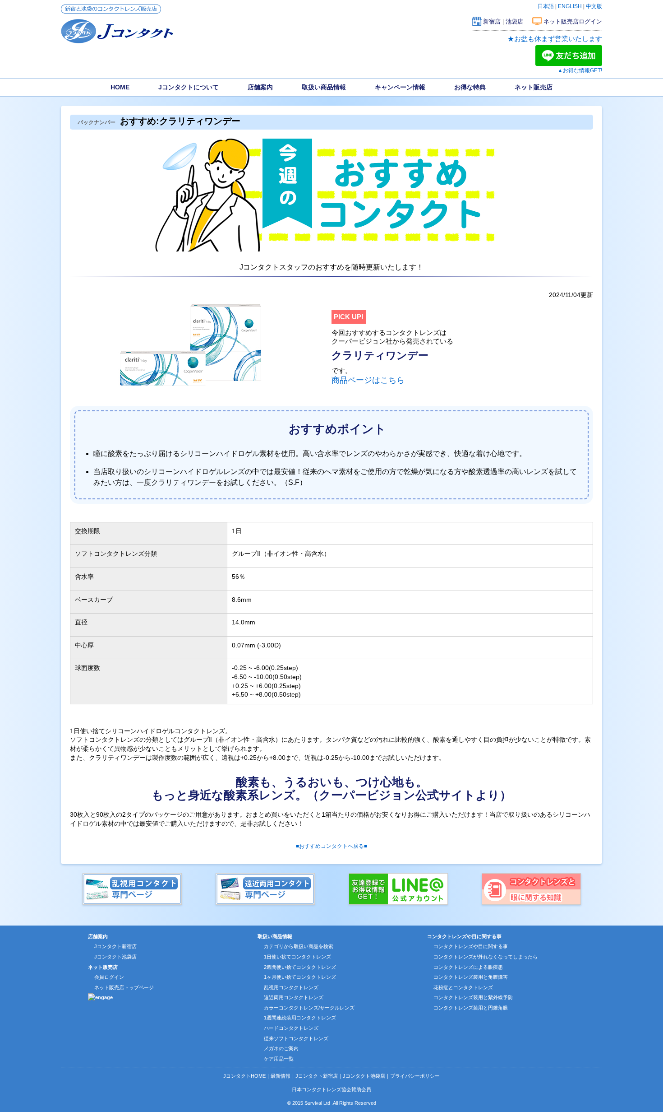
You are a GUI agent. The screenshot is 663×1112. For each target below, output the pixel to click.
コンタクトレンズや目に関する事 (470, 946)
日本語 (546, 6)
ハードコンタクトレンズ (291, 1028)
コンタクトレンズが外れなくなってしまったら (485, 956)
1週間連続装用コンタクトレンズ (300, 1017)
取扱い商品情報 (324, 87)
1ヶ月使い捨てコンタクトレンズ (300, 977)
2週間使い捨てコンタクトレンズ (300, 967)
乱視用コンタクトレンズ (291, 987)
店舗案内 (260, 87)
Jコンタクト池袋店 (115, 956)
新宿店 (492, 21)
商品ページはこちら (368, 380)
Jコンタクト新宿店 (115, 946)
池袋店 (514, 21)
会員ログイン (109, 977)
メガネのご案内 (281, 1048)
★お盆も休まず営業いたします (554, 38)
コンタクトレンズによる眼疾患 (468, 967)
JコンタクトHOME (244, 1076)
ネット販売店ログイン (572, 21)
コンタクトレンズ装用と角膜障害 (470, 977)
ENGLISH (570, 6)
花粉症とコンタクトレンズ (463, 987)
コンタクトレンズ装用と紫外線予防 (473, 997)
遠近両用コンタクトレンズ (293, 997)
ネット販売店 (533, 87)
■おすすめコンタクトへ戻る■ (331, 846)
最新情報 (280, 1076)
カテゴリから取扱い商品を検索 (298, 946)
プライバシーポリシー (415, 1076)
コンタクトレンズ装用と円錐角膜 (470, 1007)
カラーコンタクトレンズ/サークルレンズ (309, 1007)
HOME (119, 87)
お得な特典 (470, 87)
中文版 (594, 6)
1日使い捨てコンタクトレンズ (297, 956)
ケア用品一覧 (279, 1058)
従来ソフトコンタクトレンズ (296, 1038)
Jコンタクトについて (188, 87)
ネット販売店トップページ (124, 987)
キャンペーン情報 (400, 87)
